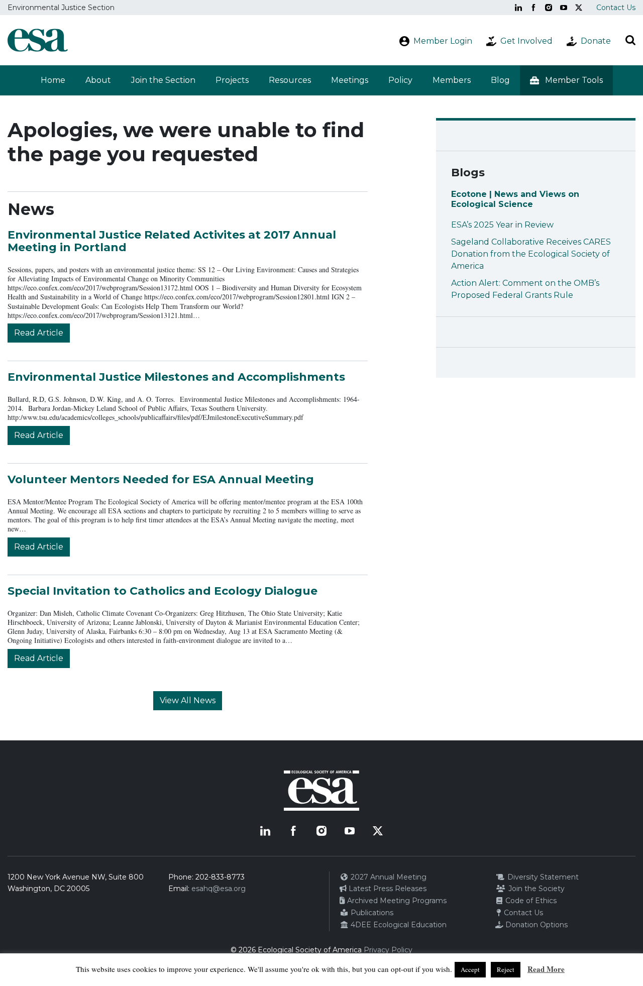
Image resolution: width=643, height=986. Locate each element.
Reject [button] (505, 969)
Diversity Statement (542, 877)
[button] (566, 80)
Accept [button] (470, 969)
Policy (400, 80)
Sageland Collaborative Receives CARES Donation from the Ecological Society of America (531, 254)
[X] (578, 7)
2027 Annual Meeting (387, 877)
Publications (371, 912)
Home (53, 80)
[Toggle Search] (630, 40)
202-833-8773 (220, 877)
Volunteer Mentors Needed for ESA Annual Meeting (161, 479)
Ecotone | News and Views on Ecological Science (515, 198)
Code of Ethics (530, 900)
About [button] (98, 80)
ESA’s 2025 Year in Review (502, 225)
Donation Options (535, 924)
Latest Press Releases (386, 888)
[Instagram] (548, 7)
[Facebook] (533, 7)
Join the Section (163, 80)
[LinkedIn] (518, 7)
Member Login (442, 41)
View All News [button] (188, 700)
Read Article (38, 333)
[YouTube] (563, 7)
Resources (290, 80)
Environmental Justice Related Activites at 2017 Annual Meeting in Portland (172, 241)
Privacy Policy (388, 949)
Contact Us (615, 7)
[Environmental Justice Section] (38, 40)
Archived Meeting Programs (396, 900)
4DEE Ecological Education (398, 924)
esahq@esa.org (218, 888)
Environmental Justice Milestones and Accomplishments (176, 377)
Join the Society (535, 888)
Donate (596, 41)
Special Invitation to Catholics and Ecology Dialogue (162, 591)
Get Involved (526, 41)
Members (452, 80)
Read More (546, 968)
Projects (232, 80)
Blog (500, 80)
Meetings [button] (349, 80)
